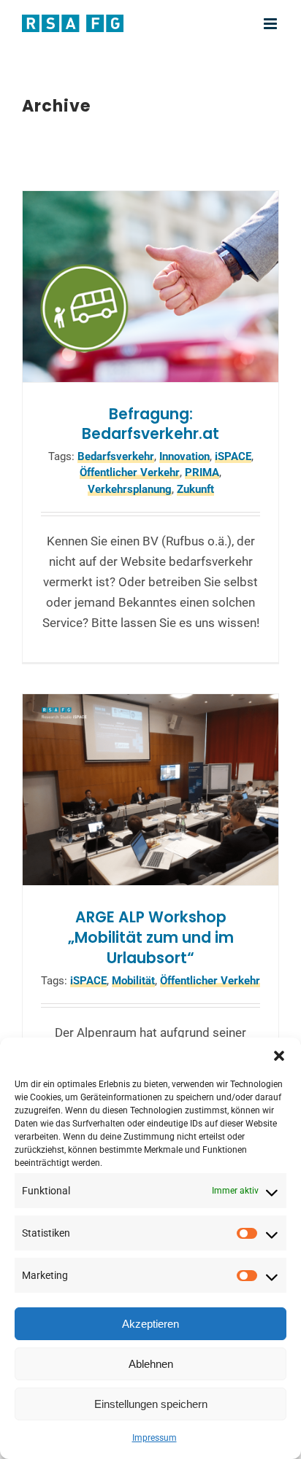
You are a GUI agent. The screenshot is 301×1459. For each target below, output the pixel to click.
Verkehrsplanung (130, 489)
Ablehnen (151, 1364)
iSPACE (233, 456)
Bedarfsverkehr (115, 456)
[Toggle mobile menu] (271, 23)
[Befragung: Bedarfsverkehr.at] (150, 286)
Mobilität (133, 980)
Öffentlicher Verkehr (130, 472)
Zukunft (195, 489)
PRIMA (202, 472)
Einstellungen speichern (150, 1404)
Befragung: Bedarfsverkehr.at (150, 424)
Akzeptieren (150, 1324)
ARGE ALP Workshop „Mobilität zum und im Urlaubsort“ (151, 937)
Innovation (184, 456)
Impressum (154, 1438)
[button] (279, 1055)
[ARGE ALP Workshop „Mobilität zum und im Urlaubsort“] (150, 790)
